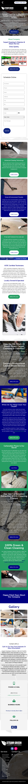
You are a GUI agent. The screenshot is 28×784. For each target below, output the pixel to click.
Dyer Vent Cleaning (5, 764)
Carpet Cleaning (5, 756)
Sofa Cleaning (5, 772)
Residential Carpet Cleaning (5, 761)
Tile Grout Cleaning (6, 773)
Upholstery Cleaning (6, 775)
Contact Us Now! (21, 258)
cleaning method (12, 503)
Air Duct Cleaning (5, 754)
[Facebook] (12, 727)
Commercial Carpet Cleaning (6, 758)
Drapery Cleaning (5, 762)
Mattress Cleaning (5, 765)
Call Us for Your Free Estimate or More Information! (14, 647)
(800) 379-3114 (14, 693)
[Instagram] (15, 727)
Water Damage (5, 776)
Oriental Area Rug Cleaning (5, 767)
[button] (25, 8)
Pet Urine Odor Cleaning (5, 770)
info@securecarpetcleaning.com (14, 695)
